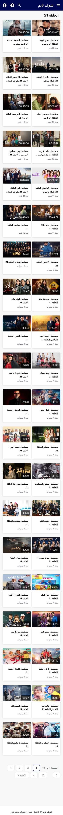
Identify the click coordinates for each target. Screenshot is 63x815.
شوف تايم (46, 5)
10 (43, 775)
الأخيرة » (22, 775)
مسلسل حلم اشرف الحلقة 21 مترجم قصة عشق (47, 155)
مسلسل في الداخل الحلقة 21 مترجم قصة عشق (18, 192)
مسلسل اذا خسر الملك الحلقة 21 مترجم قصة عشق (17, 81)
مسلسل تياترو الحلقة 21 (16, 261)
